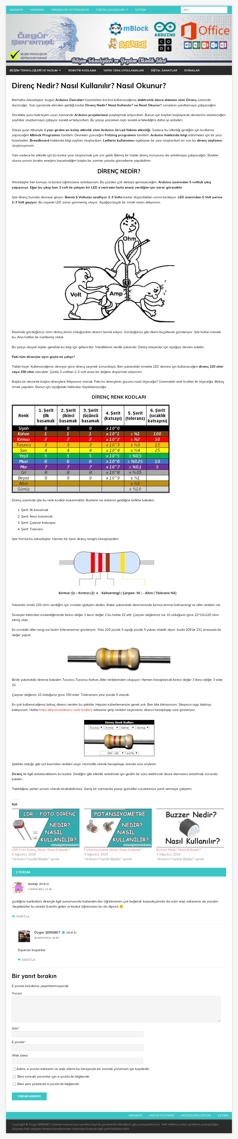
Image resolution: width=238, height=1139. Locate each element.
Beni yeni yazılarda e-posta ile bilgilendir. (48, 1084)
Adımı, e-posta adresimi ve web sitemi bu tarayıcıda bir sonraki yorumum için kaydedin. (83, 1069)
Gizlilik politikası (161, 1115)
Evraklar (191, 70)
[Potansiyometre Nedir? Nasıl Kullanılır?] (118, 828)
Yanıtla (23, 916)
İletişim (140, 9)
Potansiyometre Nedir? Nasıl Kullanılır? (113, 850)
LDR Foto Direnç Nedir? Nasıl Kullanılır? (41, 850)
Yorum (17, 993)
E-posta (18, 1042)
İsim (15, 1028)
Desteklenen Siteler (196, 1115)
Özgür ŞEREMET (47, 932)
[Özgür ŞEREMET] (119, 63)
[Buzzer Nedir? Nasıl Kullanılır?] (190, 828)
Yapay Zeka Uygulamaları (123, 70)
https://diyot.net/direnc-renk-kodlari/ (65, 710)
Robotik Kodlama (82, 70)
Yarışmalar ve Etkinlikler (70, 9)
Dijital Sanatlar (164, 70)
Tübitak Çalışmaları (110, 9)
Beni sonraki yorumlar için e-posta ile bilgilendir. (53, 1076)
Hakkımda (37, 9)
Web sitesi (20, 1055)
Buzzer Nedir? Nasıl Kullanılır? (178, 850)
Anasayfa (16, 9)
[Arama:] (204, 9)
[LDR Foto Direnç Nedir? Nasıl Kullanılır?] (45, 828)
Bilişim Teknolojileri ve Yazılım (33, 70)
